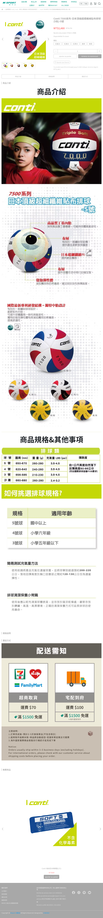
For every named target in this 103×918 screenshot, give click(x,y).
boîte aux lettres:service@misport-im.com (51, 896)
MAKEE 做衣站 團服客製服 (10, 903)
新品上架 (34, 2)
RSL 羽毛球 (65, 5)
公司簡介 (4, 891)
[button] (48, 39)
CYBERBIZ (46, 913)
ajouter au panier (65, 56)
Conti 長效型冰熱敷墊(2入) (51, 868)
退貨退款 (4, 894)
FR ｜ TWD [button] (83, 4)
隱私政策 (4, 897)
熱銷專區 (64, 2)
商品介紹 (18, 76)
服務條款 (4, 900)
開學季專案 (53, 2)
